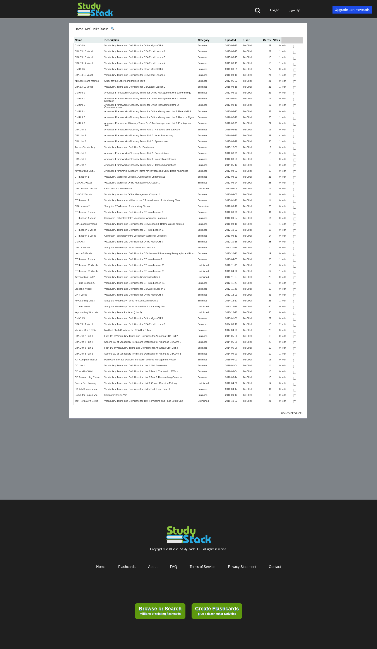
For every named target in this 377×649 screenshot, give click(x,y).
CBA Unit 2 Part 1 (84, 336)
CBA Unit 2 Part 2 (84, 342)
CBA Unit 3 (80, 141)
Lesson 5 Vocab (83, 253)
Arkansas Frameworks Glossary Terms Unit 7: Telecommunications (140, 165)
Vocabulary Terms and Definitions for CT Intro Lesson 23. (134, 265)
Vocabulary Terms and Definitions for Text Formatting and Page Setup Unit (143, 401)
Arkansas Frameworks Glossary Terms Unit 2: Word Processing (138, 135)
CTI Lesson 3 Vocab (85, 212)
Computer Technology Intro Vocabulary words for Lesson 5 (135, 235)
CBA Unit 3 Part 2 (84, 353)
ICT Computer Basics (86, 359)
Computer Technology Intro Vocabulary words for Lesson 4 (135, 218)
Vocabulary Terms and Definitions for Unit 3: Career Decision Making (140, 383)
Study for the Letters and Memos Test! (124, 81)
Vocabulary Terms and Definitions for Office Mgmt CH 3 (133, 241)
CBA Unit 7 (80, 165)
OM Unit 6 (80, 123)
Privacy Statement (242, 567)
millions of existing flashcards (160, 610)
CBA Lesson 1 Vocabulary (118, 188)
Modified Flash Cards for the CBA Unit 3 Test (127, 330)
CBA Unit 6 (80, 159)
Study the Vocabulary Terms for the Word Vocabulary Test (135, 306)
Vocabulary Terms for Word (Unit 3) (123, 312)
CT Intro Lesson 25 (85, 283)
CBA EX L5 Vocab (84, 57)
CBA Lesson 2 (82, 206)
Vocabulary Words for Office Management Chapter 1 (132, 182)
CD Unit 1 (80, 365)
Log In (274, 10)
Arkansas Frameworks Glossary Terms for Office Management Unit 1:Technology (147, 92)
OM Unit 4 (80, 111)
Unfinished (203, 188)
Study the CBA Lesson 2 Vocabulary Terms (127, 206)
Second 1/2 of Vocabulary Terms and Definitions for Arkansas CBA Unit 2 (142, 342)
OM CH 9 (80, 45)
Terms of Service (202, 567)
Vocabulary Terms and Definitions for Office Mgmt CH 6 (133, 69)
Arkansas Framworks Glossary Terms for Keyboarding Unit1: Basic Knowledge (146, 171)
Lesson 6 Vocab (83, 288)
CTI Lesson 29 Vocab (86, 271)
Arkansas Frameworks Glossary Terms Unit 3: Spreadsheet (136, 141)
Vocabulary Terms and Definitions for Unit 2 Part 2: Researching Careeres (143, 377)
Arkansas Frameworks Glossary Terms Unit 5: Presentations (136, 153)
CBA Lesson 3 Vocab (86, 224)
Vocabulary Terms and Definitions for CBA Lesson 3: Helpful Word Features (144, 224)
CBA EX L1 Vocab (84, 324)
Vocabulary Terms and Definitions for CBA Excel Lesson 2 (134, 86)
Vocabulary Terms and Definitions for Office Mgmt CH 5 (133, 318)
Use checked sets (292, 413)
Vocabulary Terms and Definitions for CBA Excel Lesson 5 (134, 57)
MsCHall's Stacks (96, 29)
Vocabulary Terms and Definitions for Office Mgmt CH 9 (133, 45)
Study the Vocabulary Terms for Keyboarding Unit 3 (131, 300)
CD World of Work (84, 371)
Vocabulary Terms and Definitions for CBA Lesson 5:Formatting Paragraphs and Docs (149, 253)
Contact (275, 567)
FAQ (173, 567)
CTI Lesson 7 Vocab (85, 259)
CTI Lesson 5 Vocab (85, 235)
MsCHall (247, 45)
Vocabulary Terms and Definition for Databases (129, 147)
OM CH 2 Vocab (83, 194)
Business (202, 45)
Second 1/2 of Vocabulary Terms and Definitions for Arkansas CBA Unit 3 (142, 353)
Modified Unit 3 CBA (85, 330)
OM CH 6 (80, 69)
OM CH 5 (80, 318)
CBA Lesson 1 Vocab (86, 188)
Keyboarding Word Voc (87, 312)
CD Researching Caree (87, 377)
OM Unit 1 (80, 92)
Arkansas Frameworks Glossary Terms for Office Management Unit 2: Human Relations (145, 99)
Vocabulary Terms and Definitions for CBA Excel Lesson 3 (134, 75)
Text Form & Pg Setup (86, 401)
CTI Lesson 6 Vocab (85, 229)
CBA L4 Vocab (82, 247)
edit (284, 45)
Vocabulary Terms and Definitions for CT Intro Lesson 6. (134, 229)
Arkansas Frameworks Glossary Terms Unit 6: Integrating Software (140, 159)
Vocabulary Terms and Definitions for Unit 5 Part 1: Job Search (137, 389)
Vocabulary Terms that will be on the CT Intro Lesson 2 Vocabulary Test (142, 200)
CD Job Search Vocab (86, 389)
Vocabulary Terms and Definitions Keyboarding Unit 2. (132, 277)
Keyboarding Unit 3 (85, 300)
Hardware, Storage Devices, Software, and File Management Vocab (140, 359)
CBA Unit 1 (80, 129)
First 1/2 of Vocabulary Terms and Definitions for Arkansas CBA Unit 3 (141, 347)
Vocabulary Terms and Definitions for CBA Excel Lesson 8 (134, 51)
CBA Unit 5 (80, 153)
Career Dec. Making (85, 383)
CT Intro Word (82, 306)
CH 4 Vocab (81, 294)
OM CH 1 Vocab (83, 182)
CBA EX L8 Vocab (84, 51)
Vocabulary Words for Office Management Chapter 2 (132, 194)
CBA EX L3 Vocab (84, 75)
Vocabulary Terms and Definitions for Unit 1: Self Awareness (136, 365)
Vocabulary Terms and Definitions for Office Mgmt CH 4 (133, 294)
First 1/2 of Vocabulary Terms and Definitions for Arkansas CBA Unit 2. (141, 336)
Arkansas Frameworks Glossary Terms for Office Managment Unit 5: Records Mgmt (149, 117)
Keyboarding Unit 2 (85, 277)
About (152, 567)
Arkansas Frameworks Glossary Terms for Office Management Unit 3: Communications (141, 106)
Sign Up (294, 10)
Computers (203, 206)
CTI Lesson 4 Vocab (85, 218)
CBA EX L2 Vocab (84, 86)
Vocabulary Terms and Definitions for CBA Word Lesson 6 (134, 288)
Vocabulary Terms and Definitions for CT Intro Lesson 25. (134, 283)
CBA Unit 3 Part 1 (84, 347)
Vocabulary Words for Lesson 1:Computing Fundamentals (134, 176)
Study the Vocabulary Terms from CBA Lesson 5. (130, 247)
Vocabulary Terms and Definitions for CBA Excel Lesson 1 (134, 324)
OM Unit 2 (80, 98)
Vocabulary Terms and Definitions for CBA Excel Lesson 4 (134, 63)
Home (79, 29)
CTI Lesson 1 (82, 176)
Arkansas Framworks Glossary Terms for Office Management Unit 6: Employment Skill (147, 124)
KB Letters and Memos (87, 81)
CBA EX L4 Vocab (84, 63)
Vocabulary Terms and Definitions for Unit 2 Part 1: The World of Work (141, 371)
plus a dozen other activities (217, 610)
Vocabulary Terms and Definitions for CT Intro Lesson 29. (134, 271)
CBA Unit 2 (80, 135)
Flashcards (126, 567)
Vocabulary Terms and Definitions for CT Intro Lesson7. (133, 259)
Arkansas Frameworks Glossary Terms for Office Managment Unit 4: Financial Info (148, 111)
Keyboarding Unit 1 (85, 171)
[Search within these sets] (112, 29)
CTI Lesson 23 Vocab (86, 265)
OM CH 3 (80, 241)
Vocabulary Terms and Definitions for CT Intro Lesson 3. (134, 212)
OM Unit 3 (80, 105)
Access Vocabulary (85, 147)
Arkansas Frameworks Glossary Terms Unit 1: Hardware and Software (142, 129)
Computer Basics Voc (86, 395)
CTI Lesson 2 (82, 200)
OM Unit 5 (80, 117)
